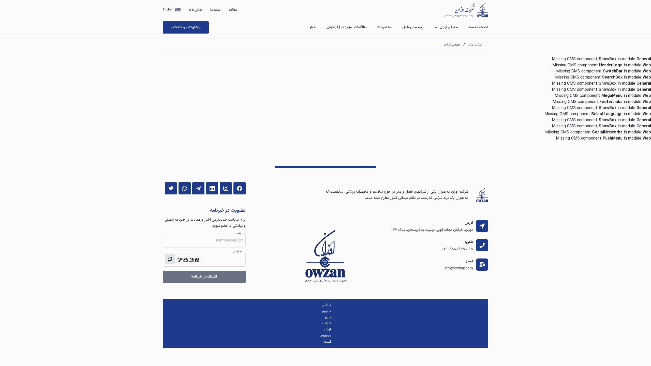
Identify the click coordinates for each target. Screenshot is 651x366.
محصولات (384, 27)
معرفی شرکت (452, 44)
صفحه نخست (478, 27)
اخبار (312, 27)
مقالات (233, 10)
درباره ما (215, 10)
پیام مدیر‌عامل (412, 27)
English (168, 9)
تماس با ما (195, 10)
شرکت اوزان (475, 44)
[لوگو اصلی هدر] (463, 9)
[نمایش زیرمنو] (436, 27)
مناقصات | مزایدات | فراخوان (347, 27)
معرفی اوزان (449, 27)
